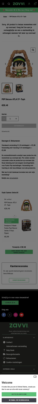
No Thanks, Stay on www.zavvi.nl (19, 400)
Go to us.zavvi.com (19, 394)
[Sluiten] (35, 376)
